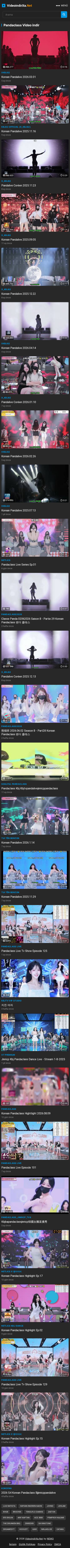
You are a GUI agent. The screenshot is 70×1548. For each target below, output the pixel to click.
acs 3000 (38, 1518)
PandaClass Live (11, 946)
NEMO (50, 1538)
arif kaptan (24, 1518)
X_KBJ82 (6, 181)
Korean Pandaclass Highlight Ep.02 (22, 1330)
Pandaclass (8, 1109)
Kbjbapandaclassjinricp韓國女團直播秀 (24, 1221)
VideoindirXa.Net (34, 1538)
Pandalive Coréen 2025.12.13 (18, 676)
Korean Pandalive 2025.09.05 (18, 239)
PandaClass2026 (11, 614)
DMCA (57, 1544)
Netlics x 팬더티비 (11, 1271)
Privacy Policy (45, 1544)
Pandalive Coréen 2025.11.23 (18, 185)
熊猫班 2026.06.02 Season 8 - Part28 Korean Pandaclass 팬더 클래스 (28, 732)
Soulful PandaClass (14, 784)
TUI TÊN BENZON (10, 838)
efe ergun (8, 1518)
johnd (50, 1506)
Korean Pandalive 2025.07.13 (18, 510)
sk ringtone (44, 1523)
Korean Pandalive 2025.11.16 (18, 131)
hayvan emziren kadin (31, 1506)
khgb (5, 1512)
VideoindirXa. (19, 6)
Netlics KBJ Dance (12, 1326)
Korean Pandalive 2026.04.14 (18, 348)
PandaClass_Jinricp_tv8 (16, 1217)
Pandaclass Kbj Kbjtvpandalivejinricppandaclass (29, 788)
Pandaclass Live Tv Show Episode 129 (24, 1384)
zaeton (51, 1512)
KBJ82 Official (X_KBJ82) (16, 127)
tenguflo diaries (34, 1512)
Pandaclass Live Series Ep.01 (18, 564)
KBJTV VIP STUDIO (11, 1000)
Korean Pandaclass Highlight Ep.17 (22, 1276)
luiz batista (9, 1506)
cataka (60, 1529)
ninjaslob (46, 1529)
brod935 (17, 1512)
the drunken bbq (11, 1523)
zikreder (29, 1523)
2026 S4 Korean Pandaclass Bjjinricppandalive (28, 1492)
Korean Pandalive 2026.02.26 (18, 456)
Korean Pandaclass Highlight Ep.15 (22, 1438)
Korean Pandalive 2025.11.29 (18, 896)
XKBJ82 (5, 72)
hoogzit (23, 1529)
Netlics (6, 560)
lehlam (61, 1506)
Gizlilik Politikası (27, 1544)
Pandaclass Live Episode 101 (18, 1167)
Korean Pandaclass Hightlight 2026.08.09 (25, 1113)
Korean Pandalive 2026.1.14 (17, 842)
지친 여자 (7, 1005)
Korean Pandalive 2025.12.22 (18, 293)
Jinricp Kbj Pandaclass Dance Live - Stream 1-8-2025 (33, 1059)
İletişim (12, 1544)
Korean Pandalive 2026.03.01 (18, 77)
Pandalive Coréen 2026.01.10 (18, 402)
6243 (34, 1529)
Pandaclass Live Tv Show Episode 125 (24, 951)
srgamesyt (9, 1529)
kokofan (6, 1488)
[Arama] (64, 14)
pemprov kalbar (55, 1518)
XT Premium (8, 1055)
